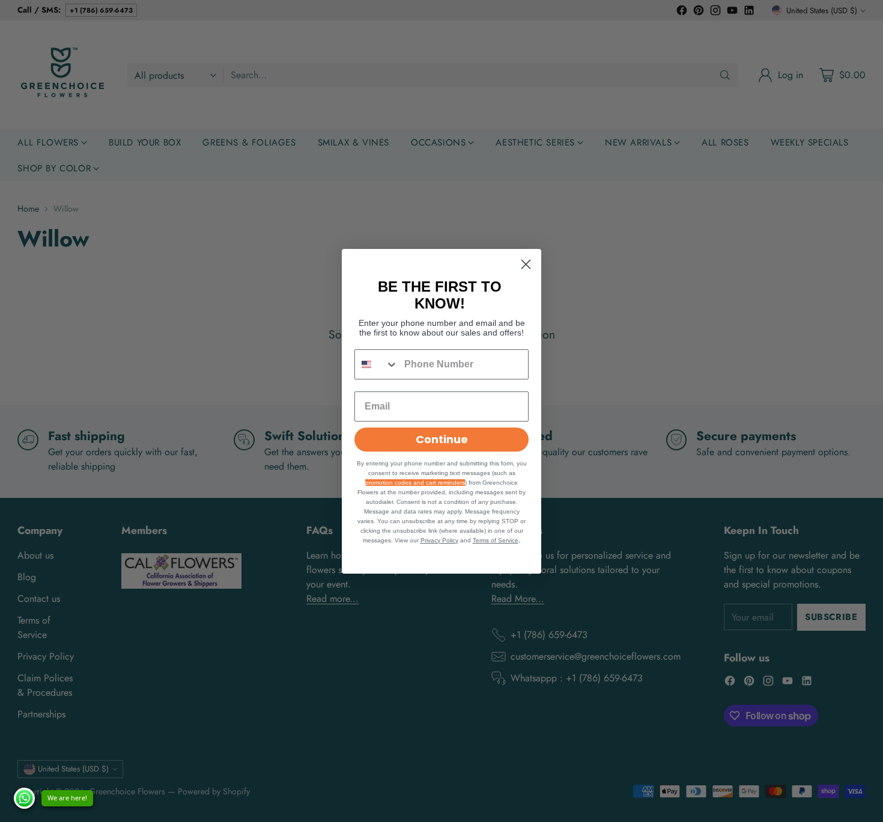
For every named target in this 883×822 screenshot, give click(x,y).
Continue (442, 439)
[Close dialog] (525, 264)
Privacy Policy (439, 540)
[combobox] (376, 364)
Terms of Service (495, 540)
